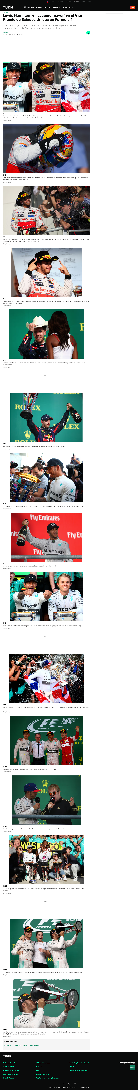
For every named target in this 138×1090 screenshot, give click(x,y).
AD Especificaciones (43, 1063)
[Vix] (132, 7)
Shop (89, 1)
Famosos (68, 1)
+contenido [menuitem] (68, 7)
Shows (53, 1)
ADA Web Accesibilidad (10, 1074)
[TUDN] (8, 7)
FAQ (37, 1070)
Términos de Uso (8, 1066)
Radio (83, 1)
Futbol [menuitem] (47, 7)
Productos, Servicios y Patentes (79, 1063)
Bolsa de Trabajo (8, 1078)
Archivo (71, 1066)
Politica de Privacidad (10, 1063)
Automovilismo (35, 1045)
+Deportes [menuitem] (56, 7)
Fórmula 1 (6, 12)
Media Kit (39, 1066)
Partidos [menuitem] (31, 7)
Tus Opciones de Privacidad (78, 1070)
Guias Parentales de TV (44, 1074)
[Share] (88, 32)
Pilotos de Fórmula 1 (20, 1045)
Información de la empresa (11, 1070)
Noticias (60, 1)
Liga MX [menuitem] (39, 7)
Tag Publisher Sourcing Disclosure (47, 1078)
